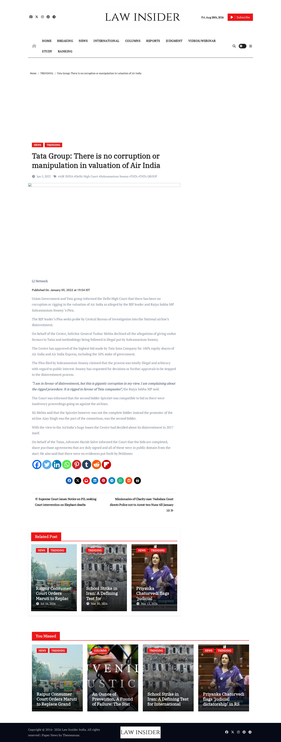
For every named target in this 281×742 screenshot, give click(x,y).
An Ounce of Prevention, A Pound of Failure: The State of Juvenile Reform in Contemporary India (112, 706)
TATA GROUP (148, 176)
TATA (134, 176)
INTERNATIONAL (106, 41)
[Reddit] (96, 464)
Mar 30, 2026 (99, 603)
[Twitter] (46, 464)
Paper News (50, 735)
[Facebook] (36, 464)
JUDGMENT (174, 41)
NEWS (83, 41)
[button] (250, 46)
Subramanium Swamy (114, 176)
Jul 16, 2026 (48, 603)
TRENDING (53, 145)
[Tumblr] (86, 464)
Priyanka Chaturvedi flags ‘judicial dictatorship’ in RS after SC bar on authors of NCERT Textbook (223, 706)
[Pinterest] (76, 464)
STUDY (47, 51)
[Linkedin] (56, 464)
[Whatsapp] (66, 464)
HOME (46, 41)
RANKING (65, 51)
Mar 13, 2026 (149, 603)
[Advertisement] (141, 104)
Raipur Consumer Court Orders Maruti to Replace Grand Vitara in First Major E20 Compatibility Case (57, 706)
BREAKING (65, 41)
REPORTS (153, 41)
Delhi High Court (87, 176)
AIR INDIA (66, 176)
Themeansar (71, 735)
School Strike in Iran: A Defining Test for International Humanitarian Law (168, 701)
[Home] (34, 46)
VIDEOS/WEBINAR (202, 41)
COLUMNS (133, 41)
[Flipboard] (106, 464)
